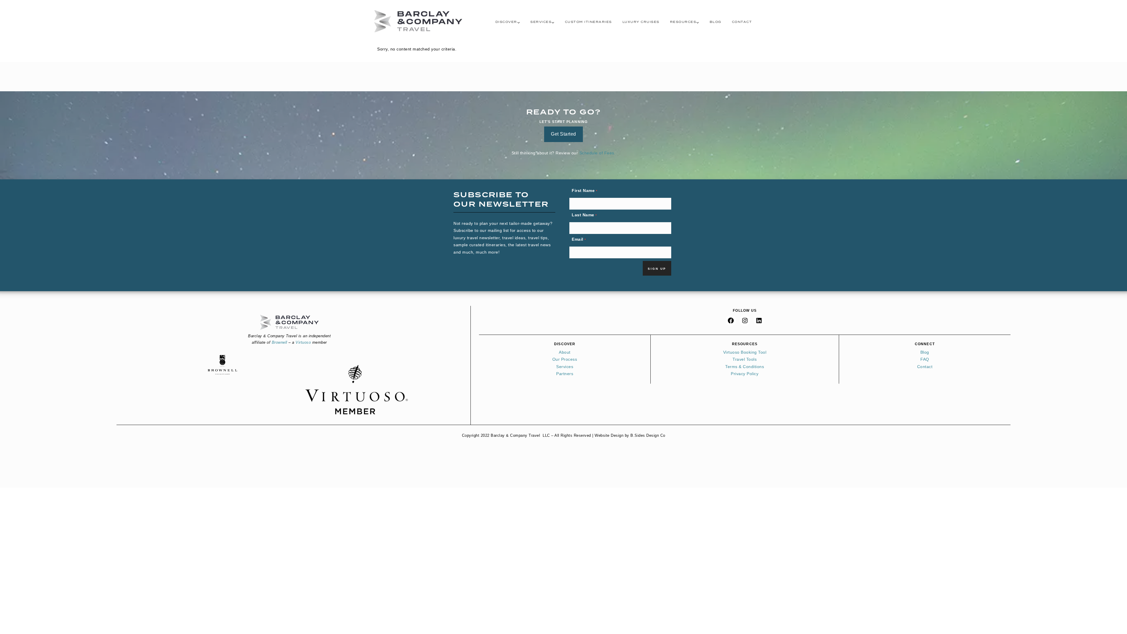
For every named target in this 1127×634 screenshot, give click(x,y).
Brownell (279, 342)
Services (540, 22)
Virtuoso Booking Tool (745, 352)
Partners (564, 373)
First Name (584, 190)
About (565, 352)
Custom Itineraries (588, 22)
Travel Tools (745, 359)
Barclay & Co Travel (418, 21)
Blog (715, 22)
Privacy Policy (744, 373)
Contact (742, 22)
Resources (683, 22)
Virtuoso (303, 342)
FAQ (924, 359)
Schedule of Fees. (597, 153)
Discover (506, 22)
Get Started (563, 133)
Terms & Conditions (744, 366)
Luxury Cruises (640, 22)
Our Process (564, 359)
